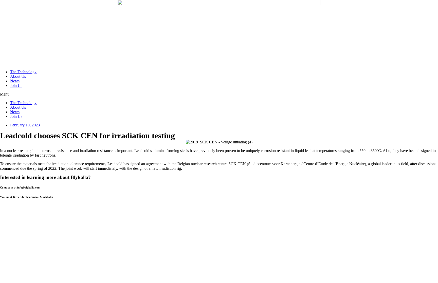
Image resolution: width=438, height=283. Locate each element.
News (15, 81)
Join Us (16, 85)
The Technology (23, 72)
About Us (18, 76)
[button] (219, 94)
